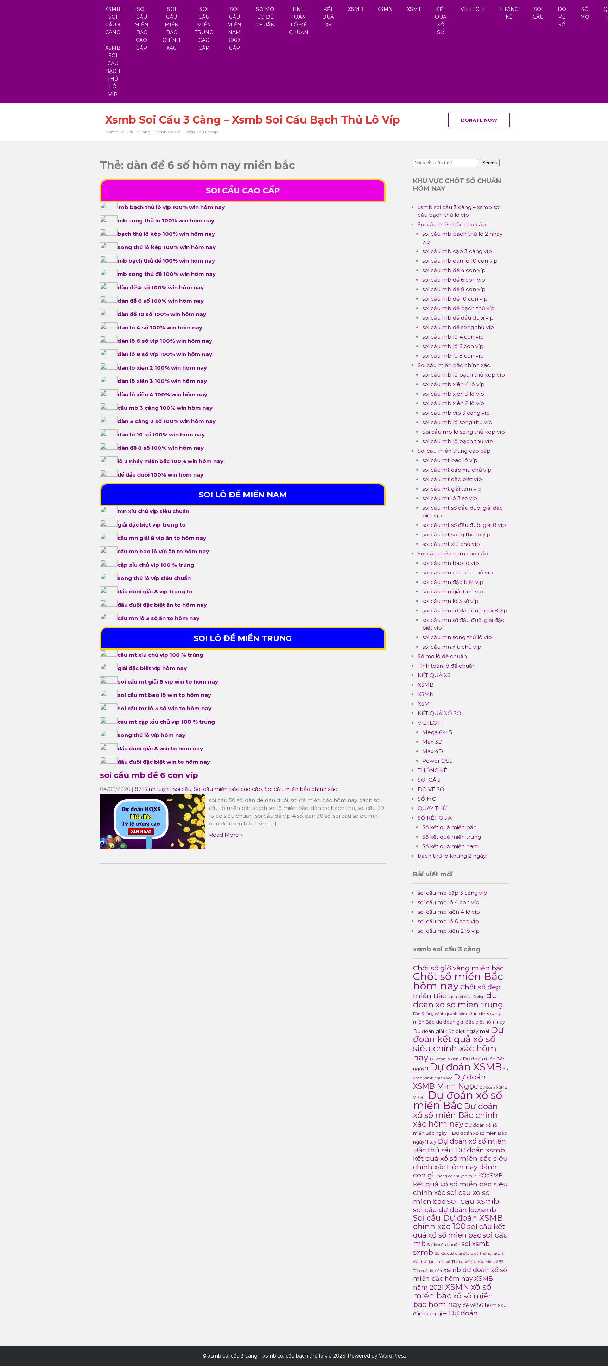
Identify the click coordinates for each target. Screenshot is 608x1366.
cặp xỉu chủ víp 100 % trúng (156, 564)
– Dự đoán (460, 1313)
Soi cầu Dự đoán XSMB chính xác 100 (458, 1222)
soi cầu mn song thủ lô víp (457, 637)
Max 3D (432, 741)
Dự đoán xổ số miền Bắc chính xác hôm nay (455, 1115)
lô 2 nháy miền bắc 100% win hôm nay (170, 461)
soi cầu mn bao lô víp (450, 563)
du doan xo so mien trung (458, 999)
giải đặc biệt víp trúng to (152, 524)
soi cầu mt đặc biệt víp (452, 479)
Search (489, 162)
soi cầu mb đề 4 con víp (454, 270)
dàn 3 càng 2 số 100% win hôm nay (167, 421)
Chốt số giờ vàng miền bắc (458, 968)
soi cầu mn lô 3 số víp (450, 601)
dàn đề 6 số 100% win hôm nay (161, 300)
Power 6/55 (437, 760)
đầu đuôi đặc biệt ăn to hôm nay (162, 605)
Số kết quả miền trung (451, 836)
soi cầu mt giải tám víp (452, 488)
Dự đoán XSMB (466, 1067)
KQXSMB (490, 1175)
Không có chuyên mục (456, 1176)
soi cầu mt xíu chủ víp (451, 544)
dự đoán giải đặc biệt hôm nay (470, 1022)
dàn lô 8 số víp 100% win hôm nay (165, 354)
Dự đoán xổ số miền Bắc (457, 1100)
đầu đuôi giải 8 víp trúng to (155, 591)
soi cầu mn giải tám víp (452, 591)
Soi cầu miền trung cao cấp (204, 28)
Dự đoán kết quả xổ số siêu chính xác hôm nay (458, 1044)
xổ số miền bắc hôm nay (453, 1300)
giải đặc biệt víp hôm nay (152, 668)
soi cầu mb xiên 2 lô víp (453, 403)
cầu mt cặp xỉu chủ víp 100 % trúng (166, 721)
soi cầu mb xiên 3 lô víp (453, 393)
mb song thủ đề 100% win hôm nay (167, 274)
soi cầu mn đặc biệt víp (452, 582)
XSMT (414, 9)
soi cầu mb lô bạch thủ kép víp (463, 374)
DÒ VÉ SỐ (562, 17)
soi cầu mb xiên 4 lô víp (453, 384)
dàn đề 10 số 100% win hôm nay (162, 314)
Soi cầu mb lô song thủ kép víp (463, 431)
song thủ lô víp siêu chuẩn (154, 578)
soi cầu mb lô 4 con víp (453, 336)
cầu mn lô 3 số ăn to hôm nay (159, 618)
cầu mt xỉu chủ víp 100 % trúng (160, 654)
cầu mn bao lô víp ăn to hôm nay (163, 551)
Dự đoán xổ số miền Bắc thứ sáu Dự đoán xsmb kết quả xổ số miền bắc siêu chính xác (460, 1154)
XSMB (355, 9)
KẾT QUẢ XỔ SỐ (440, 21)
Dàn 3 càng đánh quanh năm (440, 1014)
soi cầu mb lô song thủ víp (457, 422)
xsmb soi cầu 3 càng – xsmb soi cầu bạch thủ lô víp (112, 51)
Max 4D (432, 751)
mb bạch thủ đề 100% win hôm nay (166, 260)
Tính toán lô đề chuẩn (298, 21)
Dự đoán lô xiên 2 (446, 1059)
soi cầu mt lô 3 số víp (449, 498)
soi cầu (182, 789)
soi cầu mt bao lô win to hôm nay (164, 695)
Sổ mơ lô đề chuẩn (265, 17)
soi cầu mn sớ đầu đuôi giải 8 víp (464, 610)
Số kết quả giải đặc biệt (456, 1253)
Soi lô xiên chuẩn (443, 1244)
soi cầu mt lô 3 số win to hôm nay (164, 708)
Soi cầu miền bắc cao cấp (141, 28)
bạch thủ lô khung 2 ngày (452, 855)
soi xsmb (476, 1243)
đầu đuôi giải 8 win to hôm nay (160, 748)
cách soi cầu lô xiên (466, 996)
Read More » (226, 834)
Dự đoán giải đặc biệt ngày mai (451, 1031)
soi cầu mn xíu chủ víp (451, 646)
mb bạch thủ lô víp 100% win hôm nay (172, 207)
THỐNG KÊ (509, 13)
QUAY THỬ (432, 808)
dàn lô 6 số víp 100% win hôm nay (165, 341)
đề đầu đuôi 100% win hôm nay (160, 474)
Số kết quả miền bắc (449, 827)
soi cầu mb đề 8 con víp (454, 289)
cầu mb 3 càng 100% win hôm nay (165, 407)
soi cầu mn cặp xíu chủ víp (457, 572)
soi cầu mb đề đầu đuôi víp (458, 317)
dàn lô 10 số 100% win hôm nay (161, 434)
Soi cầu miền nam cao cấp (234, 28)
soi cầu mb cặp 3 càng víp (457, 251)
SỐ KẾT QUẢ (435, 817)
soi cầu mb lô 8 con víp (453, 355)
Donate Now (479, 120)
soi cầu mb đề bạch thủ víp (458, 308)
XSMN (385, 9)
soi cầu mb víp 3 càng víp (456, 412)
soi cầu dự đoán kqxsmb (454, 1210)
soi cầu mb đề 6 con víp (149, 775)
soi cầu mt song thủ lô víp (456, 534)
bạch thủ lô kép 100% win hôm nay (166, 234)
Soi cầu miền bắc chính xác (171, 28)
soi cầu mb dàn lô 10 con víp (460, 260)
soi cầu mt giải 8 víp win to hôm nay (168, 681)
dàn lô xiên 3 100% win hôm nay (162, 381)
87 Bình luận (152, 789)
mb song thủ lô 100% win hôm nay (166, 220)
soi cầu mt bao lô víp (449, 460)
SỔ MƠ (584, 13)
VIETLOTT (473, 9)
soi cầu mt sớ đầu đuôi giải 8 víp (464, 525)
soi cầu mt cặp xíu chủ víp (457, 469)
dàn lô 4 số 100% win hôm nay (160, 327)
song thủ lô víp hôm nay (151, 735)
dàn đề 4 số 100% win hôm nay (161, 287)
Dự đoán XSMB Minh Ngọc (449, 1081)
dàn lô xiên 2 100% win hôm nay (162, 367)
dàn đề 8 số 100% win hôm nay (161, 448)
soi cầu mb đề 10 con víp (455, 298)
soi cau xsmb (473, 1201)
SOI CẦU (538, 13)
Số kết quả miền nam (450, 846)
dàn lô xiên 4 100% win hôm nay (162, 394)
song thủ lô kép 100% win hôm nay (167, 247)
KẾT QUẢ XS (328, 17)
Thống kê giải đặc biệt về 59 (477, 1262)
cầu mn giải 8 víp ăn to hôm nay (162, 538)
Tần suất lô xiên (427, 1271)
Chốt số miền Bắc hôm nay (458, 981)
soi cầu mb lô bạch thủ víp (457, 441)
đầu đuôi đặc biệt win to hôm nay (164, 761)
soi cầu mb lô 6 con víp (452, 346)
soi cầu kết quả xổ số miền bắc (459, 1230)
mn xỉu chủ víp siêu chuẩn (153, 511)
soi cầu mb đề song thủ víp (458, 327)
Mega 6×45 (437, 732)
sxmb (423, 1252)
